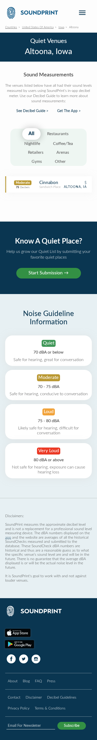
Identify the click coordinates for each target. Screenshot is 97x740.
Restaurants (58, 134)
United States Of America (38, 27)
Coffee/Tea (63, 144)
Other (60, 161)
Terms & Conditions (50, 708)
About (13, 681)
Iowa (61, 27)
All (31, 133)
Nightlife (32, 144)
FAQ (38, 681)
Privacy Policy (18, 708)
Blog (26, 681)
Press (51, 681)
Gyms (37, 161)
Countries (11, 27)
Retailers (35, 152)
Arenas (62, 152)
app (8, 537)
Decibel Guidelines (61, 697)
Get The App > (69, 111)
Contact (14, 697)
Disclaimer (34, 697)
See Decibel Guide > (32, 111)
